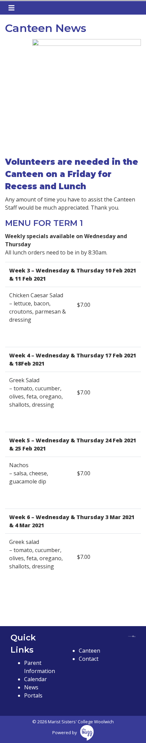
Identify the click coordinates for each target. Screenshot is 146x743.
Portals (33, 695)
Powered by (64, 732)
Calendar (35, 679)
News (31, 687)
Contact (88, 658)
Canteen (89, 650)
